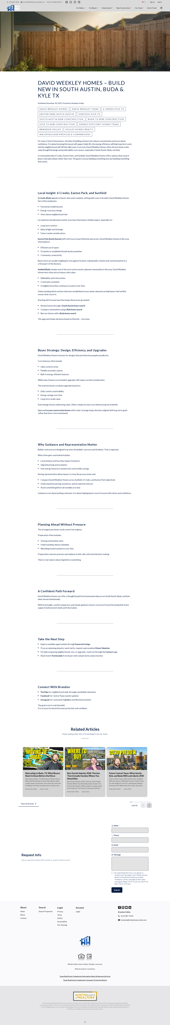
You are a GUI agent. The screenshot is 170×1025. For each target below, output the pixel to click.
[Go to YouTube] (75, 2)
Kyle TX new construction (57, 124)
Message (117, 855)
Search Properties (46, 911)
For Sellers (80, 8)
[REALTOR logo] (89, 957)
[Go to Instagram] (71, 2)
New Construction (123, 8)
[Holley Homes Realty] (85, 941)
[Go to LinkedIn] (79, 2)
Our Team (138, 8)
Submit (117, 890)
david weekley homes (54, 109)
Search (42, 907)
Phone (117, 835)
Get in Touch (151, 8)
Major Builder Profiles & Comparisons (65, 134)
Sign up (152, 2)
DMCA (60, 918)
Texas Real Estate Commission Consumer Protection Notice (85, 980)
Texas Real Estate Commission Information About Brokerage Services (85, 976)
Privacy (127, 884)
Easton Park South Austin (57, 114)
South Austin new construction (61, 119)
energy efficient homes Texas (99, 124)
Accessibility (62, 922)
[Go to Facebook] (67, 2)
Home (22, 911)
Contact (23, 918)
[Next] (149, 805)
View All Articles (27, 804)
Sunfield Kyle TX (89, 114)
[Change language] (144, 2)
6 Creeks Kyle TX (113, 109)
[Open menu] (161, 8)
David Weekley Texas (85, 109)
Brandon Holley (50, 129)
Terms (120, 884)
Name (117, 826)
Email (116, 845)
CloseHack (91, 969)
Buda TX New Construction (106, 119)
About (23, 907)
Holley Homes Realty (79, 129)
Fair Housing (62, 925)
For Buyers (93, 8)
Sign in (160, 2)
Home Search (106, 8)
